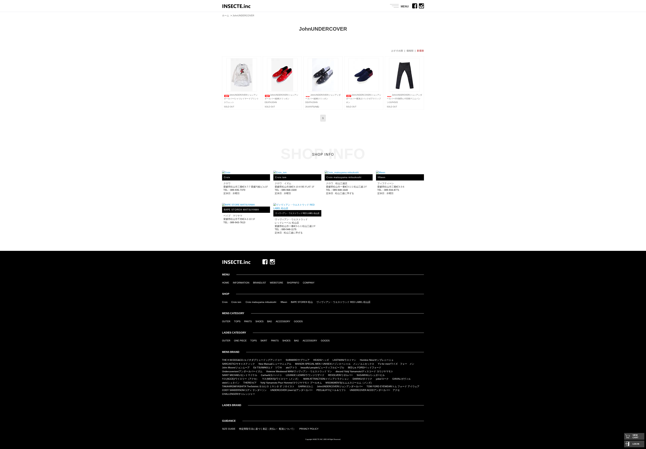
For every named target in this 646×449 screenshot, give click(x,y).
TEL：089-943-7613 (234, 222)
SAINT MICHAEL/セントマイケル (239, 375)
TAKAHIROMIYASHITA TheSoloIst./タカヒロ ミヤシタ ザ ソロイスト (258, 386)
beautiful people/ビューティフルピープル (322, 367)
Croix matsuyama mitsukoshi (261, 302)
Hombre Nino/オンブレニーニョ (376, 360)
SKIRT (263, 340)
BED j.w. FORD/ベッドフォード (364, 367)
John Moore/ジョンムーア (236, 367)
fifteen (284, 302)
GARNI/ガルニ (305, 386)
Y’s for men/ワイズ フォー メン (396, 363)
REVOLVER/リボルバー (340, 375)
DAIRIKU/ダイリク (362, 378)
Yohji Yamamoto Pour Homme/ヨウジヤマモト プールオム (291, 382)
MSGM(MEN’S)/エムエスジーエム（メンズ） (349, 382)
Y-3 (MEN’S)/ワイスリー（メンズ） (281, 378)
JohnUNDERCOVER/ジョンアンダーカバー (340, 386)
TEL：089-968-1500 (286, 190)
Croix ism (236, 302)
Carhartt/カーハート (271, 375)
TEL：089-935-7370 (234, 190)
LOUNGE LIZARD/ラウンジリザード (305, 375)
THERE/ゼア (250, 382)
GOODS (298, 321)
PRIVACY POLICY (308, 428)
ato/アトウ (291, 367)
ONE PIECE (240, 340)
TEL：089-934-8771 (388, 190)
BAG (269, 321)
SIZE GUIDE (228, 428)
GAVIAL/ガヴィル (401, 378)
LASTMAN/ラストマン (344, 360)
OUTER (226, 321)
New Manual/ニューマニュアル (275, 363)
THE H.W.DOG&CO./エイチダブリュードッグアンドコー (252, 360)
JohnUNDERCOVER (243, 15)
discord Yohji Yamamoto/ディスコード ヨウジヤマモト (364, 371)
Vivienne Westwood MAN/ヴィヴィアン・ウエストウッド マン (299, 371)
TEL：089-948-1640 (337, 190)
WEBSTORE (276, 282)
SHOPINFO (293, 282)
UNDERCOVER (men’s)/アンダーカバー (291, 390)
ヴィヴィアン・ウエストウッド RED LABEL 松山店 (343, 302)
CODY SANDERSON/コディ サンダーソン (244, 390)
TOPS (237, 321)
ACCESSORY (283, 321)
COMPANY (308, 282)
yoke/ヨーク (382, 378)
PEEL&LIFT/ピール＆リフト (331, 390)
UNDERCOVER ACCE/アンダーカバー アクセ (375, 390)
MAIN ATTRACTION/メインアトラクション (326, 378)
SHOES (259, 321)
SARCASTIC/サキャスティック (238, 363)
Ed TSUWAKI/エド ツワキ (267, 367)
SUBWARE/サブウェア (298, 360)
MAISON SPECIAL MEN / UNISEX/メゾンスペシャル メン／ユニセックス (334, 363)
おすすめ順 (397, 50)
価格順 (410, 50)
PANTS (248, 321)
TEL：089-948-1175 (285, 229)
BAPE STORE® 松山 (302, 302)
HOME (225, 282)
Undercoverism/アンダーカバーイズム (242, 371)
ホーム (225, 15)
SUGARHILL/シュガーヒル (371, 375)
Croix (225, 302)
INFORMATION (241, 282)
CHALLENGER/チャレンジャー (238, 394)
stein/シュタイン (231, 382)
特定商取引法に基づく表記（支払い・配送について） (267, 428)
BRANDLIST (259, 282)
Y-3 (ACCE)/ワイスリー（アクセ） (240, 378)
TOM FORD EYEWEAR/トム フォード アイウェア (393, 386)
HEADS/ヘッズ (321, 360)
